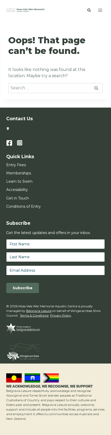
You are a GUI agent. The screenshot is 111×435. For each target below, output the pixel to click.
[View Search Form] (89, 10)
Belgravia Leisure (38, 311)
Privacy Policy (60, 315)
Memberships (18, 173)
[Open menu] (100, 10)
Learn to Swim (19, 181)
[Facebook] (11, 143)
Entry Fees (16, 165)
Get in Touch (17, 198)
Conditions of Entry (23, 206)
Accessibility (17, 189)
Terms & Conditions (34, 315)
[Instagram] (22, 143)
